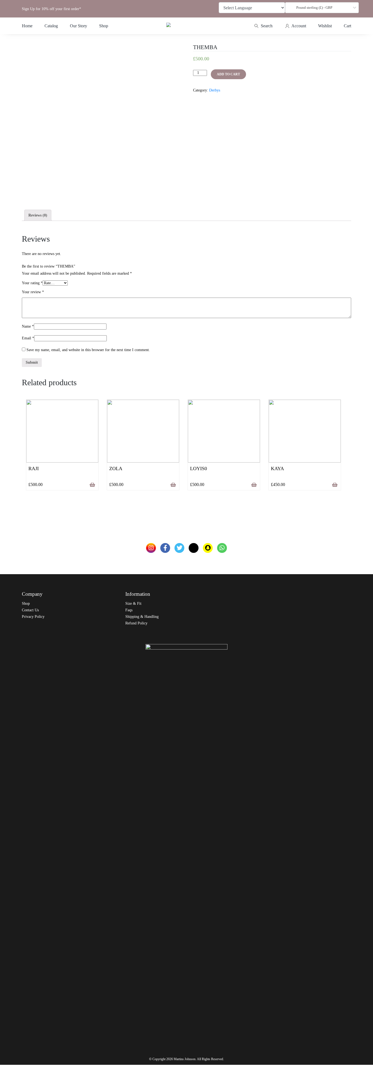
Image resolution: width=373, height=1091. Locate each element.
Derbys (214, 90)
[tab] (37, 215)
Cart (347, 25)
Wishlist (325, 25)
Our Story (78, 25)
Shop (103, 25)
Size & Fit (133, 603)
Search (266, 25)
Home (27, 25)
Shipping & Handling (142, 617)
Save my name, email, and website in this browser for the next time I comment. (88, 350)
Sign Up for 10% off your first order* (51, 9)
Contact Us (30, 610)
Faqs (128, 610)
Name (28, 326)
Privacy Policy (33, 617)
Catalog (51, 25)
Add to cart (228, 74)
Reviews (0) (37, 215)
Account (298, 25)
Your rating (32, 283)
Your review (33, 292)
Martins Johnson (185, 1059)
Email (28, 338)
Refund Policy (136, 623)
